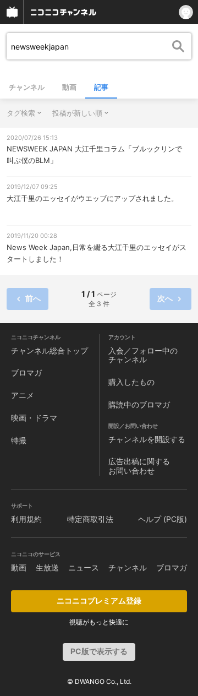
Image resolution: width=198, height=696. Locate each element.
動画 (69, 87)
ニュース (83, 567)
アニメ (22, 395)
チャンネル (27, 87)
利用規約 (26, 519)
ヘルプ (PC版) (162, 519)
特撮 (18, 440)
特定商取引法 (90, 519)
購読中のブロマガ (139, 404)
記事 (101, 87)
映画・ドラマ (34, 417)
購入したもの (131, 382)
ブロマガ (26, 372)
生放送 (47, 567)
